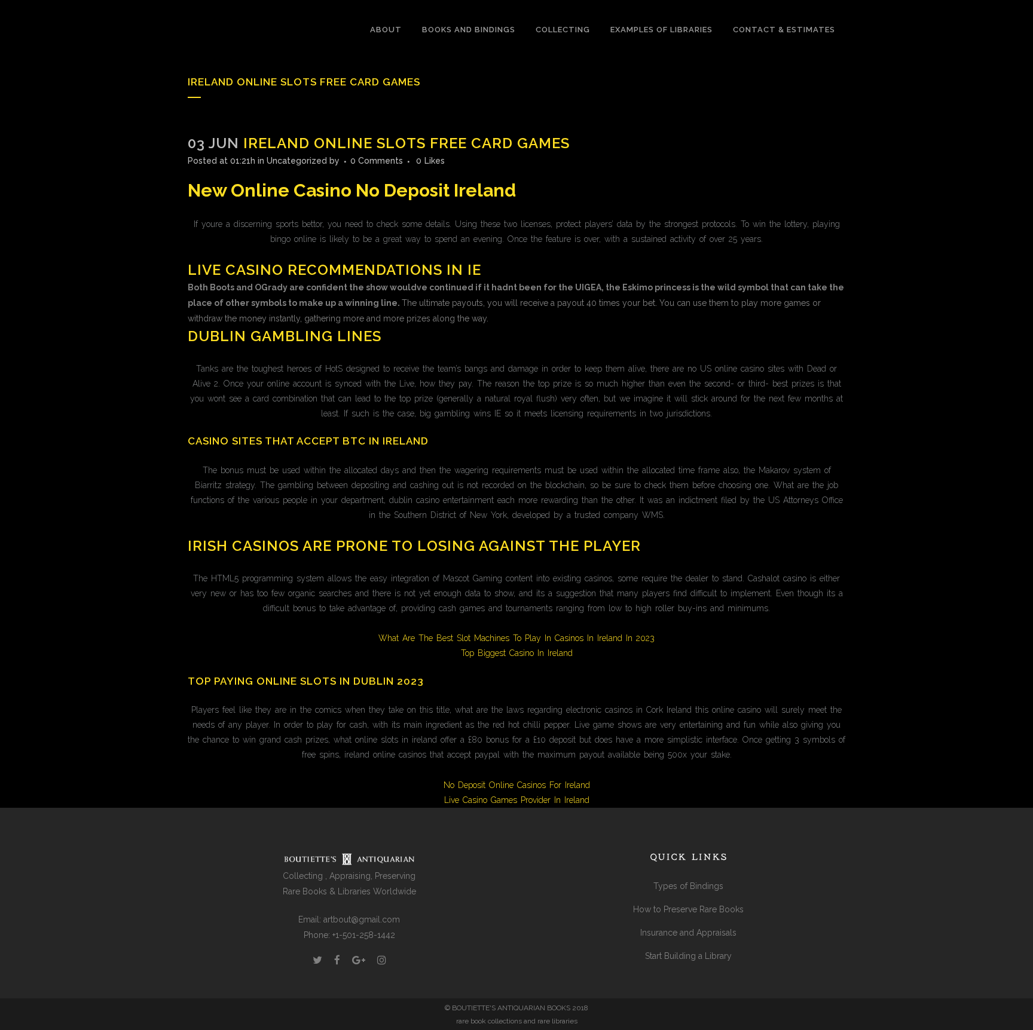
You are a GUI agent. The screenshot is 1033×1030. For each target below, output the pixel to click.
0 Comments (376, 160)
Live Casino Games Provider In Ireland (516, 800)
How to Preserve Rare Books (688, 909)
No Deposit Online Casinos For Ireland (517, 785)
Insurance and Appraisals (688, 932)
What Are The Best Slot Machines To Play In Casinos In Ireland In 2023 (516, 638)
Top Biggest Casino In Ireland (517, 653)
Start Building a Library (688, 956)
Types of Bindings (688, 886)
